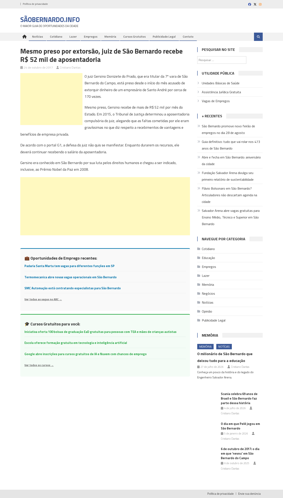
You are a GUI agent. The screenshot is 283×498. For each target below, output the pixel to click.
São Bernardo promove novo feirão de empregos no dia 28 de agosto (228, 129)
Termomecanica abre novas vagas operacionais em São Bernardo (70, 277)
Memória (110, 36)
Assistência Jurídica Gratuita (221, 92)
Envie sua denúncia (249, 494)
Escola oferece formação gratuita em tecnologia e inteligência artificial (75, 342)
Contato (188, 36)
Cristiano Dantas (70, 67)
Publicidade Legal (164, 36)
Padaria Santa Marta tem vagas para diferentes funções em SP (69, 266)
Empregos (90, 36)
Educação (208, 257)
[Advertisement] (51, 99)
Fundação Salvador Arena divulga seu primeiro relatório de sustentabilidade (228, 176)
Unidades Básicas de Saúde (220, 83)
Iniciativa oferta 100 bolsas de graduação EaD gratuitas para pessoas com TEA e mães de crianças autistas (100, 331)
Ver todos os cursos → (39, 365)
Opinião (207, 311)
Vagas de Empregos (216, 100)
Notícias (37, 36)
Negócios (208, 293)
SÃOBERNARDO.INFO (50, 20)
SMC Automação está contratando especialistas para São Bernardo (72, 288)
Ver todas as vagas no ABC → (43, 299)
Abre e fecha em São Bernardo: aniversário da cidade (231, 160)
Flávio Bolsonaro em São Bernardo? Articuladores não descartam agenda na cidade (229, 195)
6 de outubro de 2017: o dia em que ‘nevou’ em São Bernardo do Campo (240, 453)
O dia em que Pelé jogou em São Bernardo (240, 426)
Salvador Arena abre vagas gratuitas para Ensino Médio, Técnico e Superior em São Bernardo (231, 217)
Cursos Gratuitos (134, 36)
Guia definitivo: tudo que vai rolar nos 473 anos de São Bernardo (231, 145)
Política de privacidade (35, 4)
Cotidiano (56, 36)
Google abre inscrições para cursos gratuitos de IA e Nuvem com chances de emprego (85, 354)
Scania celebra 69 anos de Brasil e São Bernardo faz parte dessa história (239, 398)
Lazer (73, 36)
